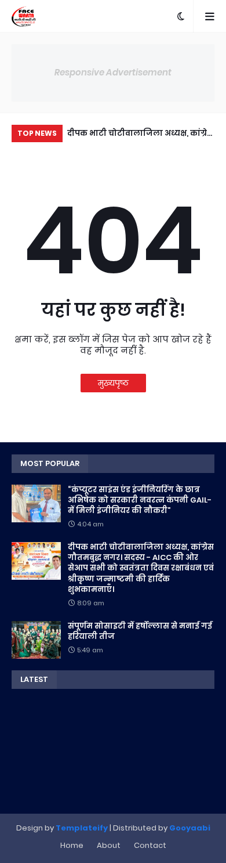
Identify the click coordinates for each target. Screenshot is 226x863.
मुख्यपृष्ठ (113, 383)
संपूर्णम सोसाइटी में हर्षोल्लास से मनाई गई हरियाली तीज (140, 631)
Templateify (82, 827)
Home (71, 845)
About (109, 845)
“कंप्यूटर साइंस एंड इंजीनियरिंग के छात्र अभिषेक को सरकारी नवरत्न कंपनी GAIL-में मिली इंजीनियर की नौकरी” (140, 500)
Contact (150, 845)
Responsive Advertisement (113, 72)
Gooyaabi (189, 827)
